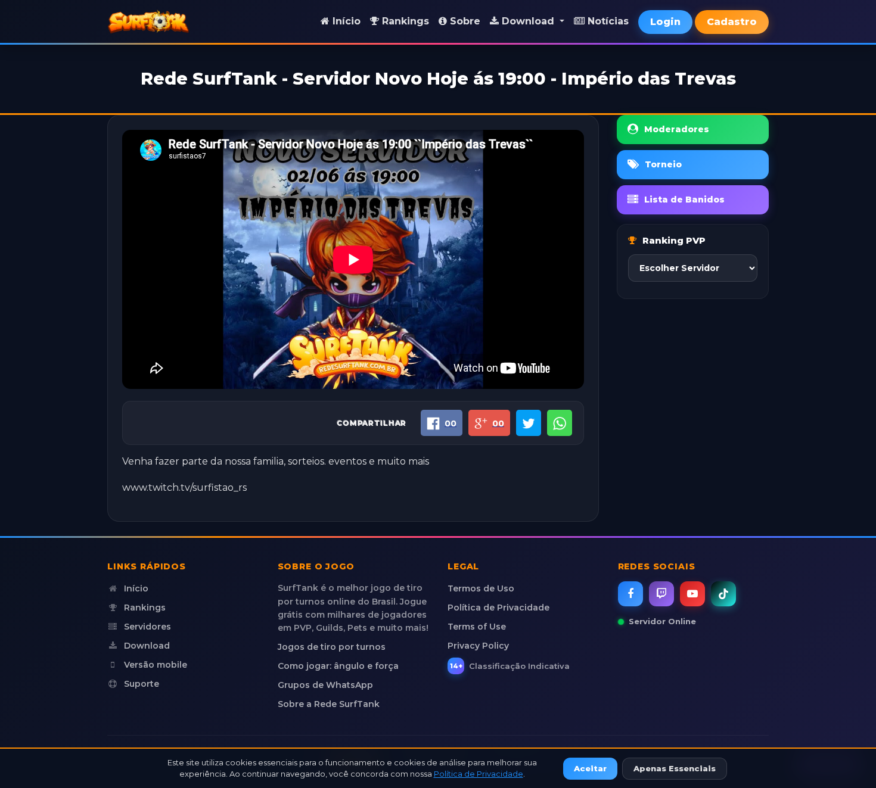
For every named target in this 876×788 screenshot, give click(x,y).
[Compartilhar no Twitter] (528, 423)
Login (665, 21)
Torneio (663, 164)
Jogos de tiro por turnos (332, 646)
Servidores (146, 626)
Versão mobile (154, 664)
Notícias (607, 21)
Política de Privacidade (498, 607)
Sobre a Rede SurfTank (329, 704)
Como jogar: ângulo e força (338, 666)
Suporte (140, 683)
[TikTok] (723, 593)
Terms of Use (477, 626)
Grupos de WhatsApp (325, 685)
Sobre (463, 21)
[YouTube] (692, 593)
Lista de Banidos (684, 199)
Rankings (404, 21)
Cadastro (732, 21)
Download (146, 645)
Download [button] (528, 21)
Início (345, 21)
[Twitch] (661, 593)
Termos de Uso (481, 588)
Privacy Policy (478, 645)
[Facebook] (630, 593)
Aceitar (590, 768)
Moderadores (676, 129)
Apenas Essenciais (674, 768)
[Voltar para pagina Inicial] (148, 21)
